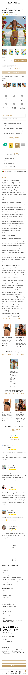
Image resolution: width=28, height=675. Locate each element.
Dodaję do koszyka (14, 72)
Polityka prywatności (8, 600)
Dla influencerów (7, 641)
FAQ (4, 613)
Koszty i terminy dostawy (9, 609)
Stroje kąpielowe (9, 6)
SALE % (4, 572)
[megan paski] (14, 31)
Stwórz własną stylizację (9, 606)
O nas (4, 591)
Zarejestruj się (6, 616)
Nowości (5, 568)
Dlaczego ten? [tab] (7, 115)
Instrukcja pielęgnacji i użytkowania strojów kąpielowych (12, 621)
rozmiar (4, 57)
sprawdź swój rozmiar (21, 60)
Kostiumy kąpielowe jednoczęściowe (13, 579)
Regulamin (6, 598)
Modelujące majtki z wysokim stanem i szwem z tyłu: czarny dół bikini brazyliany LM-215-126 (7, 340)
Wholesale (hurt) (7, 644)
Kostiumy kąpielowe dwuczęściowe (12, 577)
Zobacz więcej (14, 546)
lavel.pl (3, 6)
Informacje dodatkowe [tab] (10, 119)
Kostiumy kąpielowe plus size (11, 582)
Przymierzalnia (7, 595)
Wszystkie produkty (8, 575)
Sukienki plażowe (7, 584)
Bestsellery (6, 570)
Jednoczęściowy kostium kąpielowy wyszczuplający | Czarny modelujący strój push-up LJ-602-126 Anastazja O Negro (21, 341)
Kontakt (5, 639)
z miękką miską (12, 7)
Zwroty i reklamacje (8, 611)
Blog (4, 593)
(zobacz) (15, 14)
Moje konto (6, 618)
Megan (17, 7)
